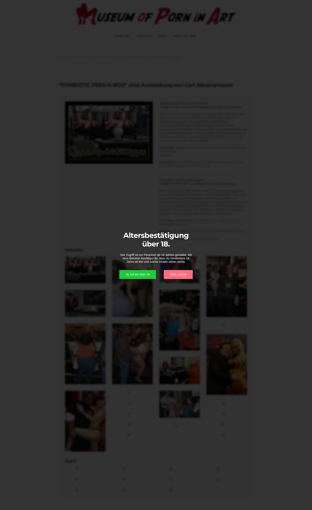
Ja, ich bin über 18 (138, 274)
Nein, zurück (178, 274)
